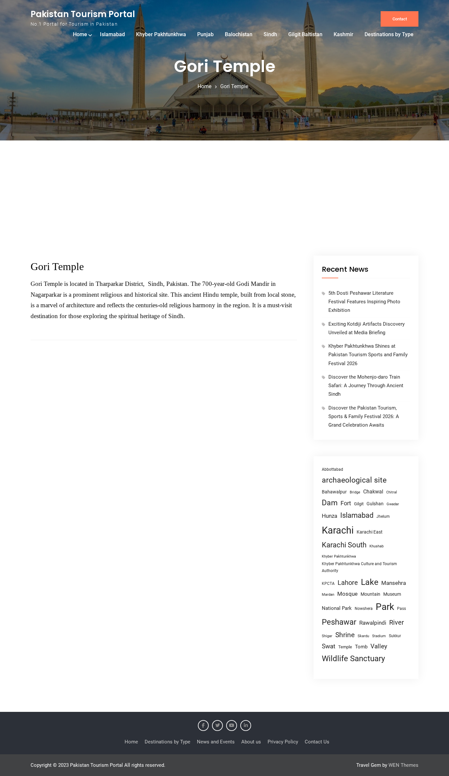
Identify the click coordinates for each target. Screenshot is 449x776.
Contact (399, 18)
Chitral (391, 492)
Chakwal (373, 491)
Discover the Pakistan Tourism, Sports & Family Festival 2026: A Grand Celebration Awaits (363, 416)
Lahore (348, 583)
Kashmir (343, 34)
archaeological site (354, 480)
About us (251, 742)
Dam (330, 502)
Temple (345, 646)
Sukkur (395, 636)
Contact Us (317, 742)
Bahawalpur (334, 491)
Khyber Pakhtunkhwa (161, 34)
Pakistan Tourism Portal (83, 14)
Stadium (379, 636)
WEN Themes (403, 765)
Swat (328, 646)
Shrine (345, 635)
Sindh (270, 34)
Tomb (361, 647)
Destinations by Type (389, 34)
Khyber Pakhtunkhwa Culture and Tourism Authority (359, 567)
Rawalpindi (372, 623)
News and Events (216, 742)
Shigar (327, 636)
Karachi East (370, 532)
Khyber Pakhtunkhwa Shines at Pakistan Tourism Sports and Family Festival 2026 (368, 354)
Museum (392, 594)
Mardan (328, 594)
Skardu (363, 636)
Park (385, 606)
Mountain (370, 594)
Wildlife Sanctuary (353, 658)
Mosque (347, 594)
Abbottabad (332, 469)
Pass (401, 608)
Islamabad (112, 34)
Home (80, 34)
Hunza (329, 516)
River (396, 622)
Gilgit (359, 503)
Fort (346, 503)
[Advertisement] (224, 206)
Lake (369, 582)
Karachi (338, 530)
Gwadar (393, 504)
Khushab (376, 546)
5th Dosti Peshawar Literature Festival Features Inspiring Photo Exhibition (364, 301)
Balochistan (238, 34)
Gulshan (375, 503)
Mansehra (393, 583)
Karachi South (344, 545)
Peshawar (339, 622)
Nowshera (364, 608)
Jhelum (383, 516)
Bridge (355, 492)
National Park (337, 608)
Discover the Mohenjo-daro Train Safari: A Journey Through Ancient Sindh (365, 385)
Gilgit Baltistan (305, 34)
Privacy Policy (283, 742)
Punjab (205, 34)
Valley (378, 646)
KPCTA (328, 583)
